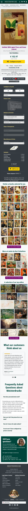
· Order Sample (18, 485)
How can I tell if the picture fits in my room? (12, 418)
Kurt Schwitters (23, 5)
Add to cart (14, 169)
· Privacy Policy (5, 482)
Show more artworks (14, 338)
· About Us (4, 487)
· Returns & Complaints (6, 485)
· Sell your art (17, 478)
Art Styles (6, 5)
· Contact (3, 477)
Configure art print (15, 61)
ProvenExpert (10, 371)
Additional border (7, 93)
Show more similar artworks (14, 246)
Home (2, 5)
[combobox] (14, 95)
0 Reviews (17, 81)
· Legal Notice (4, 478)
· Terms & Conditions (6, 480)
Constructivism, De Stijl (14, 5)
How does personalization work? (11, 397)
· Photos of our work (18, 482)
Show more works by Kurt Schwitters (14, 277)
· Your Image (17, 477)
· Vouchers (17, 483)
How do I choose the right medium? (12, 424)
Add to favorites (20, 78)
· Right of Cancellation (6, 483)
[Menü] (1, 1)
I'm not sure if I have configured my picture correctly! (12, 429)
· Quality (16, 480)
